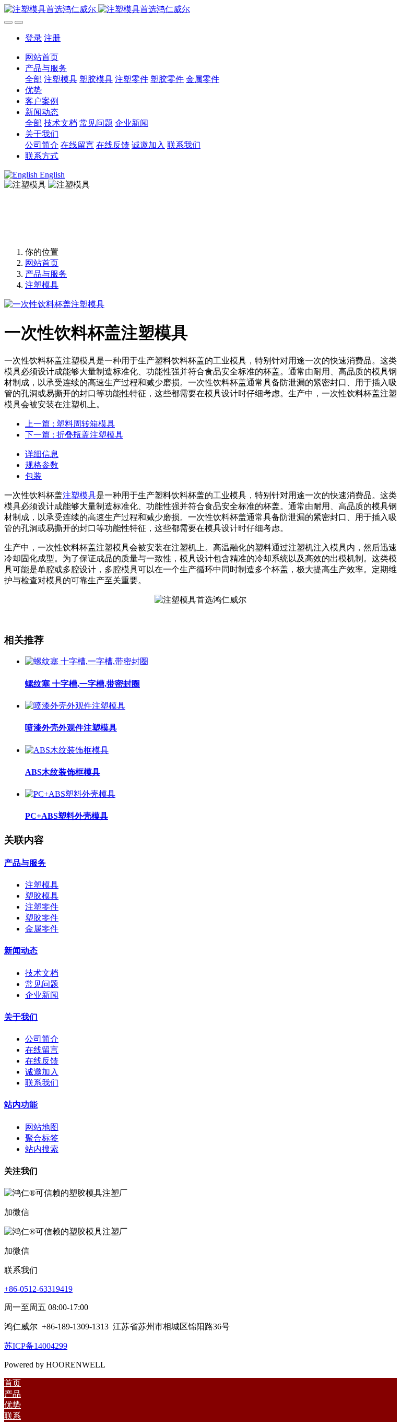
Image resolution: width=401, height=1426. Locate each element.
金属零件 (41, 928)
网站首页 (41, 57)
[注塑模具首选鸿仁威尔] (200, 9)
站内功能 (21, 1104)
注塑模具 (41, 284)
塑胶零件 (41, 917)
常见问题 (41, 984)
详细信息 (41, 454)
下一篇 (74, 434)
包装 (33, 476)
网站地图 (41, 1127)
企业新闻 (41, 995)
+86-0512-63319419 (38, 1288)
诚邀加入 (41, 1071)
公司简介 (41, 1038)
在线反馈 (41, 1060)
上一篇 (70, 423)
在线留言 (41, 1049)
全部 (33, 79)
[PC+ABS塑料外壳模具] (70, 793)
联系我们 (41, 1082)
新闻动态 (21, 950)
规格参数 (41, 465)
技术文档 (41, 973)
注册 (52, 37)
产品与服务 (46, 273)
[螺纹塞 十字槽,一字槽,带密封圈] (86, 661)
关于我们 (21, 1016)
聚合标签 (41, 1138)
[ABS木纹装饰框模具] (67, 750)
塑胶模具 (41, 895)
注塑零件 (41, 906)
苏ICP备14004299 (35, 1345)
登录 (33, 37)
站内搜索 (41, 1149)
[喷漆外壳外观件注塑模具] (75, 705)
